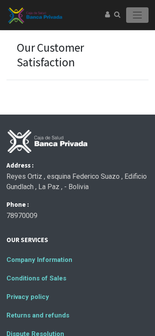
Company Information (39, 260)
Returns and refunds (37, 315)
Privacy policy (27, 297)
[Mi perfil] (107, 14)
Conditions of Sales (36, 278)
